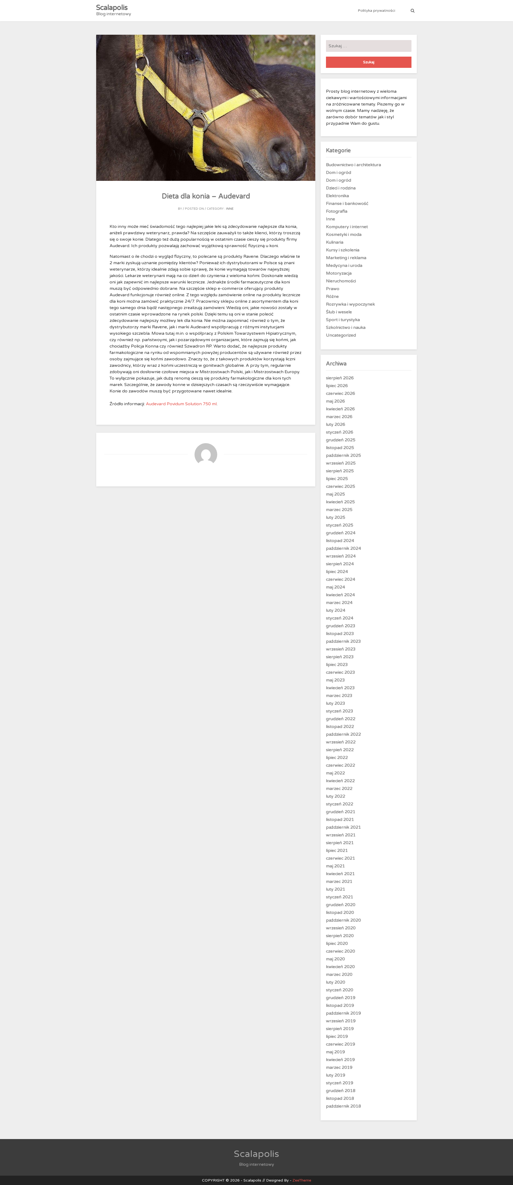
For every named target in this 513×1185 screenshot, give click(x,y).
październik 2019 (343, 1013)
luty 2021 (335, 889)
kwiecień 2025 (340, 502)
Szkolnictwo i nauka (346, 327)
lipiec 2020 (337, 943)
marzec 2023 (339, 695)
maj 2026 (335, 401)
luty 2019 (335, 1075)
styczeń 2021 (339, 897)
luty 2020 (335, 982)
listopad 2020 (340, 912)
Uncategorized (341, 335)
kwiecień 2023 (340, 688)
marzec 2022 (339, 788)
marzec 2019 (339, 1067)
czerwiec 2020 (340, 951)
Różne (332, 296)
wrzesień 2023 (341, 649)
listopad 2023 (340, 633)
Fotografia (336, 211)
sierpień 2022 (340, 750)
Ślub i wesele (339, 312)
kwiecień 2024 (340, 595)
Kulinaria (334, 242)
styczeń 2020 (339, 990)
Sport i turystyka (343, 319)
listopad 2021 (340, 819)
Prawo (332, 288)
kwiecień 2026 (340, 409)
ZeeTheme (302, 1180)
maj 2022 (335, 773)
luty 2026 (335, 424)
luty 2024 (335, 610)
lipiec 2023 (337, 664)
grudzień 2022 (340, 719)
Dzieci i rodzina (341, 188)
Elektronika (337, 195)
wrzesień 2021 (341, 835)
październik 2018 (343, 1106)
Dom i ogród (338, 172)
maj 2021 (335, 866)
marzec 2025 (339, 509)
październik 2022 (343, 734)
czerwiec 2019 (340, 1044)
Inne (230, 209)
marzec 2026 (339, 416)
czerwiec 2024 (340, 579)
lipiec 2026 (337, 385)
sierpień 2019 (340, 1028)
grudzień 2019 (340, 997)
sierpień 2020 (340, 935)
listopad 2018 (340, 1098)
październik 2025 (343, 455)
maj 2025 (335, 494)
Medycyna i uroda (344, 265)
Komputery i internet (347, 226)
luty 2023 (335, 703)
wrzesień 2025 (341, 463)
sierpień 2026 (340, 378)
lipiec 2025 (337, 478)
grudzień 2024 (340, 533)
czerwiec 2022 (340, 765)
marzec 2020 (339, 974)
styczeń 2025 (339, 525)
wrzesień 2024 (341, 556)
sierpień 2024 (340, 564)
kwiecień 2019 (340, 1059)
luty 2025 (335, 517)
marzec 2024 (339, 602)
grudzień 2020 (340, 904)
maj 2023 (335, 680)
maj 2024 (335, 587)
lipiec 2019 (337, 1036)
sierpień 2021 (340, 842)
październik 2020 (343, 920)
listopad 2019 (340, 1005)
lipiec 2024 (337, 571)
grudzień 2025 (340, 440)
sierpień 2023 (340, 657)
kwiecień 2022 (340, 780)
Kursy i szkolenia (342, 250)
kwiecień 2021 (340, 873)
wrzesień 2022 (341, 742)
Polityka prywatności (376, 10)
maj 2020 (335, 959)
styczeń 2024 (339, 618)
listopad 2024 (340, 540)
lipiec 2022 (337, 757)
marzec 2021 (339, 881)
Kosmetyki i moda (344, 234)
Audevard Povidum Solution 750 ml (181, 404)
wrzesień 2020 (341, 928)
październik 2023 (343, 641)
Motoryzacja (339, 273)
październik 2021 (343, 827)
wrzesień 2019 (341, 1021)
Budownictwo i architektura (353, 164)
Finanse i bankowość (347, 203)
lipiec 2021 (337, 850)
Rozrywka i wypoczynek (350, 304)
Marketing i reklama (346, 257)
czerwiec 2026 (340, 393)
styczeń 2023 (339, 711)
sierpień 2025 (340, 471)
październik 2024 (343, 548)
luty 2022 (335, 796)
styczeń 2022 (339, 804)
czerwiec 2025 (340, 486)
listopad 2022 (340, 726)
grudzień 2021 (340, 811)
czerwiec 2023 (340, 672)
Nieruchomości (341, 281)
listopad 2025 (340, 447)
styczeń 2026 (339, 432)
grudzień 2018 (340, 1090)
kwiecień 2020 (340, 966)
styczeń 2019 (339, 1083)
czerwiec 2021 (340, 858)
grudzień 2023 (340, 626)
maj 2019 (335, 1052)
